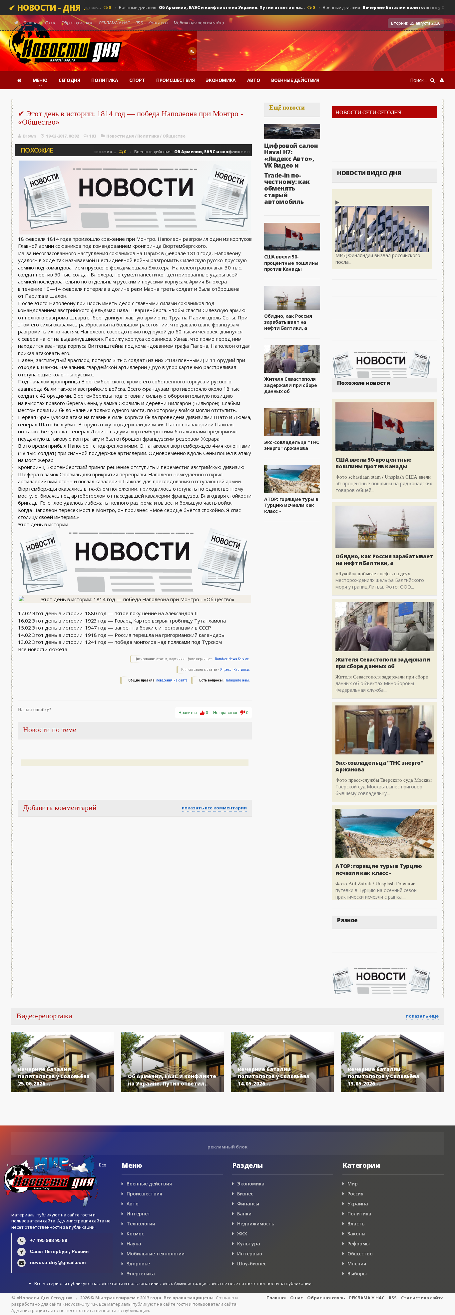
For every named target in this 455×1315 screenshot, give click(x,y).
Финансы (248, 1203)
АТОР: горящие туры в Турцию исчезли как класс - (291, 505)
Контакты (158, 23)
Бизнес (245, 1193)
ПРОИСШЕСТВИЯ (175, 80)
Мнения (356, 1263)
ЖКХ (242, 1233)
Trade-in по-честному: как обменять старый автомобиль (287, 188)
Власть (355, 1223)
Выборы (357, 1273)
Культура (248, 1243)
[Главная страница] (19, 80)
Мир (352, 1183)
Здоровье (138, 1263)
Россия (355, 1193)
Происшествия (144, 1193)
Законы (356, 1233)
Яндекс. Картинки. (235, 669)
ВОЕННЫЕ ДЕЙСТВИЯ (295, 80)
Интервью (249, 1253)
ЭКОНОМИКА (220, 80)
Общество (174, 136)
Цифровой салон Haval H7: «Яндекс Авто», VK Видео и (291, 155)
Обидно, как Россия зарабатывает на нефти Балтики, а (288, 322)
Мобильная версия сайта (199, 23)
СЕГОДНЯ (69, 80)
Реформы (358, 1243)
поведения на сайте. (172, 680)
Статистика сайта (422, 1298)
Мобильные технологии (156, 1253)
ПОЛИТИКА (104, 80)
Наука (134, 1243)
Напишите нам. (237, 680)
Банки (244, 1213)
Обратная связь (77, 23)
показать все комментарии (214, 808)
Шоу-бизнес (251, 1263)
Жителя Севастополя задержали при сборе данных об (290, 385)
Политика (148, 136)
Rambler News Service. (232, 659)
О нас (50, 23)
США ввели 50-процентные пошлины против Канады (291, 262)
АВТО (253, 80)
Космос (135, 1233)
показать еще (422, 1016)
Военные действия (204, 7)
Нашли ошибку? (34, 709)
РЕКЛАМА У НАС (114, 23)
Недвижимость (255, 1223)
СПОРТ (137, 80)
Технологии (141, 1223)
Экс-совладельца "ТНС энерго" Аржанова (291, 445)
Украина (357, 1203)
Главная (31, 23)
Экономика (250, 1183)
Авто (133, 1203)
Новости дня (120, 136)
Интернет (139, 1213)
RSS (139, 23)
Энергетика (141, 1273)
